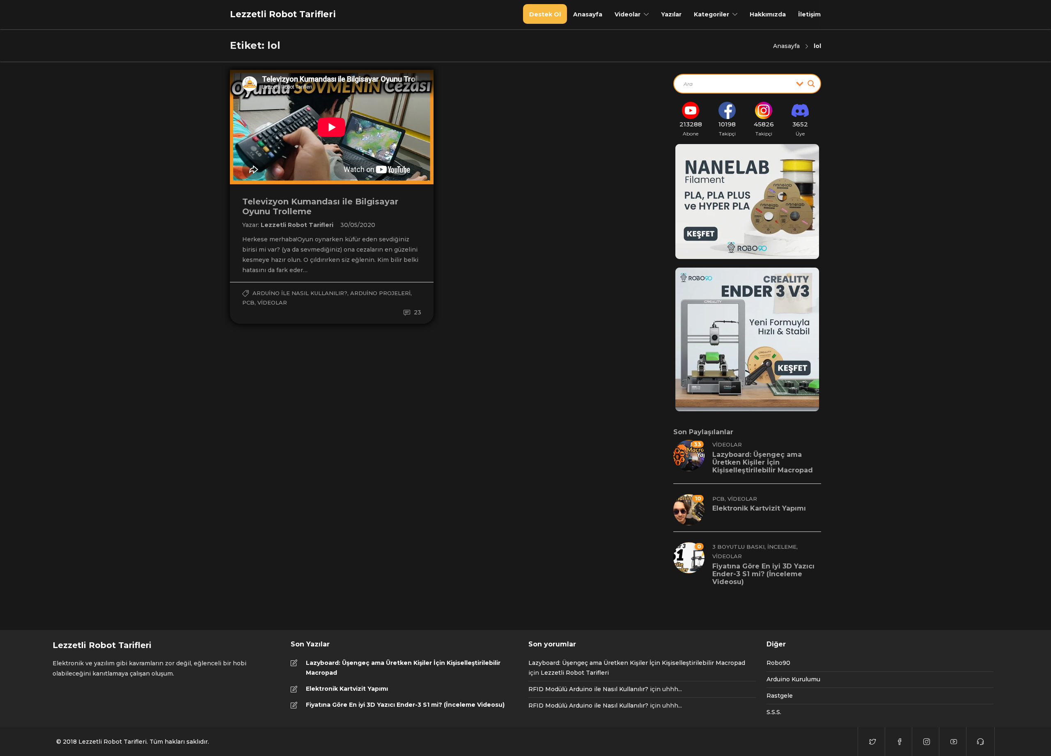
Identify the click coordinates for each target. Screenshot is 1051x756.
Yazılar (671, 14)
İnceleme (781, 546)
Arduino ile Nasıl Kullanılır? (299, 293)
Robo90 (778, 663)
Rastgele (779, 695)
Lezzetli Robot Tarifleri (298, 225)
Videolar (627, 14)
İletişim (809, 14)
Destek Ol (545, 14)
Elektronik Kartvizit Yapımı (347, 688)
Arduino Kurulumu (793, 679)
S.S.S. (773, 712)
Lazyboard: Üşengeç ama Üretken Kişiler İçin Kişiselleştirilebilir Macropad (403, 667)
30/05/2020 (357, 225)
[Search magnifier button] (811, 83)
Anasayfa (587, 14)
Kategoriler (711, 14)
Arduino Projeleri (380, 293)
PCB (248, 302)
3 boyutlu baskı (738, 546)
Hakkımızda (768, 14)
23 (416, 312)
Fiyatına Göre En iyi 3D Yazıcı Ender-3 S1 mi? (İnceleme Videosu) (405, 704)
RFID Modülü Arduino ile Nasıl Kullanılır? (588, 689)
